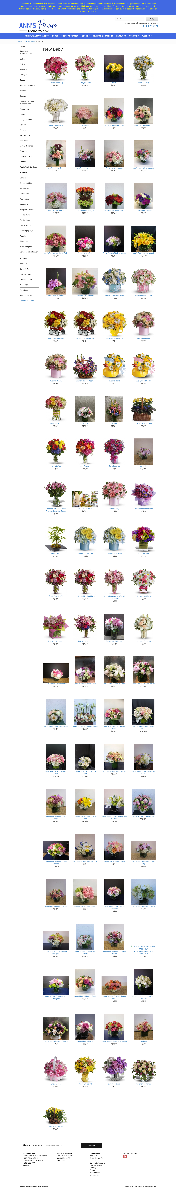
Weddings (147, 36)
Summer (23, 96)
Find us (26, 1165)
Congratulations (26, 119)
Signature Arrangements (37, 36)
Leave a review (96, 1165)
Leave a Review (26, 279)
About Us (23, 264)
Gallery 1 (23, 59)
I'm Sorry (23, 130)
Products (121, 36)
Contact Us (24, 269)
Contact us (94, 1160)
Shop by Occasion (69, 36)
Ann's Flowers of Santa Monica (38, 26)
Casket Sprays (25, 225)
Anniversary (24, 109)
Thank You (24, 151)
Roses (55, 36)
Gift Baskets (24, 188)
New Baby (24, 141)
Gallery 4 (23, 75)
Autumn (23, 91)
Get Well (23, 125)
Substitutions (95, 1172)
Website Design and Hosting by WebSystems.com (140, 1186)
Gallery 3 (23, 69)
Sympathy (134, 36)
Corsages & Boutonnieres (29, 252)
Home (20, 41)
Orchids (86, 36)
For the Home (25, 220)
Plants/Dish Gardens (103, 36)
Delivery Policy (25, 274)
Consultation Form (27, 301)
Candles (23, 178)
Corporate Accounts (97, 1163)
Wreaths (23, 236)
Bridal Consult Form (97, 1158)
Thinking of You (26, 156)
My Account (94, 1175)
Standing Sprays (26, 231)
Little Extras (24, 194)
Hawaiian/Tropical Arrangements (27, 102)
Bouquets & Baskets (27, 210)
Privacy (93, 1170)
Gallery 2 (23, 64)
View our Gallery (26, 295)
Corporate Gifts (26, 183)
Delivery (93, 1168)
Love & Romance (26, 146)
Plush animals (25, 199)
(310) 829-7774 (150, 26)
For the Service (25, 215)
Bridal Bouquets (26, 247)
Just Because (25, 135)
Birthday (23, 114)
